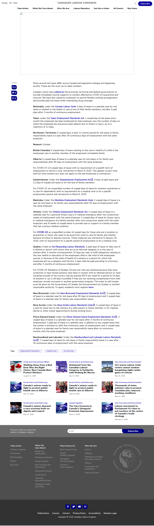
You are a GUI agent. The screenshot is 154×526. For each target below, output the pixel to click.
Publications (43, 513)
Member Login (110, 513)
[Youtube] (79, 506)
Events (13, 461)
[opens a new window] (14, 87)
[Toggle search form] (136, 3)
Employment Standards (30, 351)
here (91, 287)
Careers (55, 513)
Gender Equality (41, 461)
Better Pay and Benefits (40, 452)
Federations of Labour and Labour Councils (94, 458)
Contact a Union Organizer (66, 466)
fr (10, 3)
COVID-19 (42, 232)
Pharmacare (15, 453)
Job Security (69, 351)
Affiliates (88, 453)
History (88, 449)
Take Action (22, 8)
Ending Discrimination (44, 457)
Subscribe (145, 3)
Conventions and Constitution (92, 467)
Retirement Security (43, 471)
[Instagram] (85, 506)
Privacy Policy (79, 513)
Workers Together (18, 449)
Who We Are (63, 8)
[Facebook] (67, 506)
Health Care (52, 351)
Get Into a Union (101, 8)
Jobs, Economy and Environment (48, 37)
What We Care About (43, 8)
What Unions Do (67, 446)
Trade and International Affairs (43, 479)
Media (4, 3)
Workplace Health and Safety (42, 485)
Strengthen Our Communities (67, 460)
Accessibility (95, 513)
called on (59, 91)
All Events (118, 8)
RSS (15, 3)
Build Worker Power (68, 449)
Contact (66, 513)
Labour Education (82, 8)
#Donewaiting (16, 457)
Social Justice (40, 475)
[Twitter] (73, 506)
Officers (88, 463)
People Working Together (67, 454)
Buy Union (132, 8)
